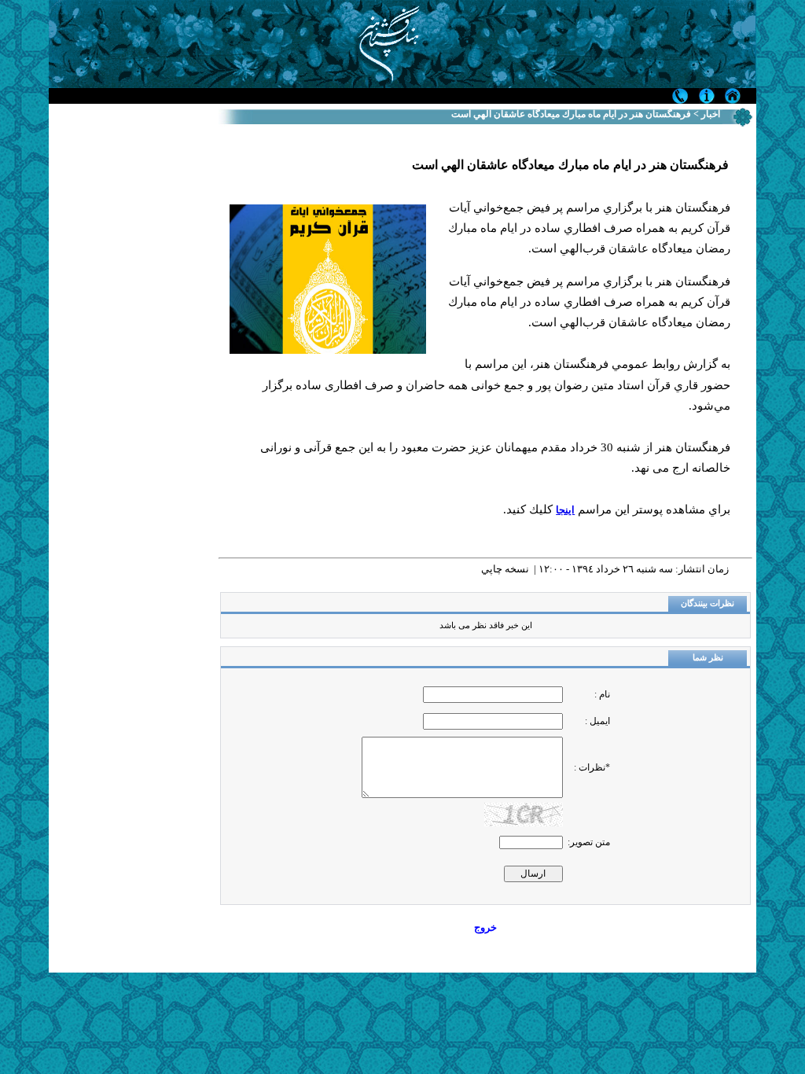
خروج (485, 927)
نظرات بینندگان (707, 603)
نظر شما (708, 657)
